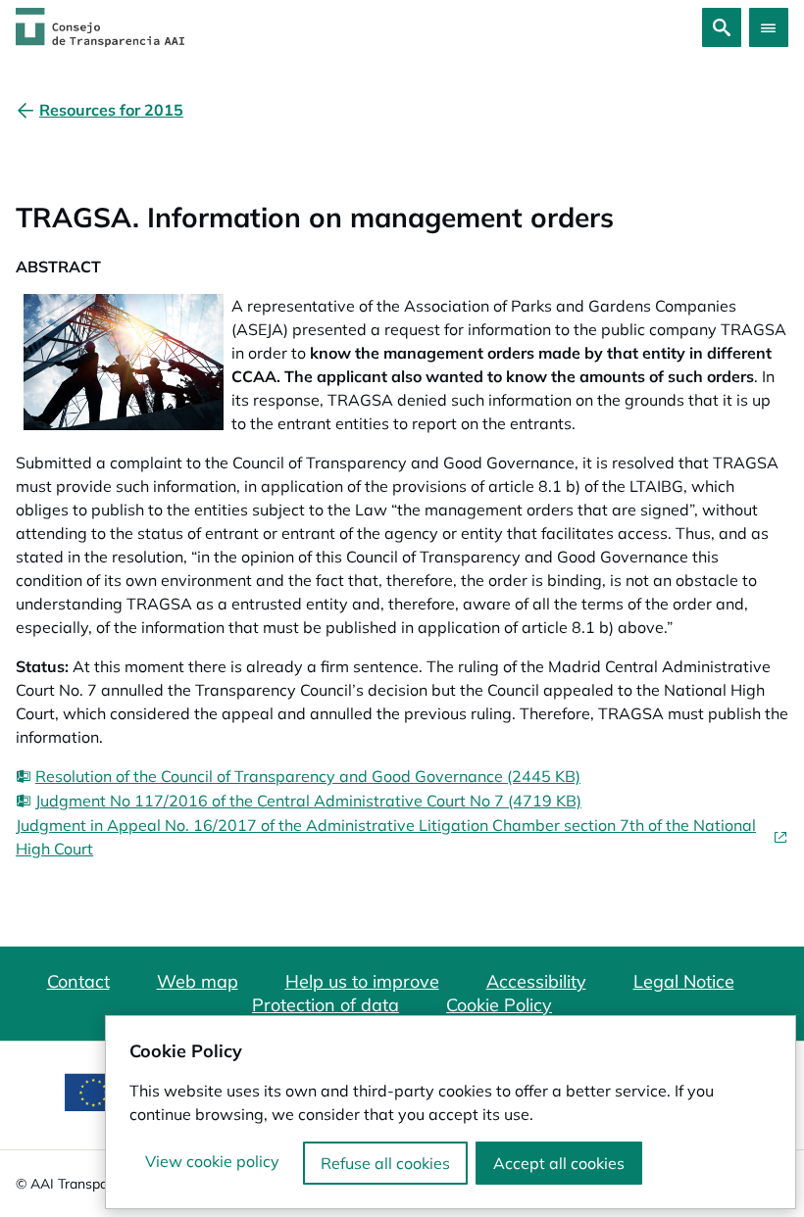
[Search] (721, 27)
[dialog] (450, 1112)
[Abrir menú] (768, 27)
